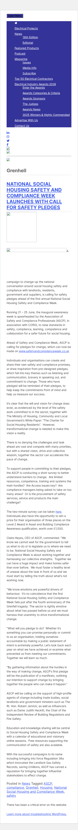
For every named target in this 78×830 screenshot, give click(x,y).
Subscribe (29, 73)
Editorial (28, 42)
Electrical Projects (26, 28)
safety (11, 796)
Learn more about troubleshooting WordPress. (37, 814)
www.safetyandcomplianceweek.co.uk (44, 351)
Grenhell (32, 787)
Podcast (20, 53)
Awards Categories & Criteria (41, 93)
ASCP (48, 783)
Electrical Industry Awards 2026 (35, 84)
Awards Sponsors (34, 98)
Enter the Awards (34, 87)
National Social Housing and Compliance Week (37, 789)
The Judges (30, 104)
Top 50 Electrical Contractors (34, 78)
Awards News (31, 109)
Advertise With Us (26, 120)
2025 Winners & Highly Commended (46, 114)
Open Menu (15, 15)
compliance (15, 787)
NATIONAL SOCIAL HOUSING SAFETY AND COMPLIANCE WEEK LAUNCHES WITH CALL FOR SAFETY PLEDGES (34, 195)
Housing (46, 787)
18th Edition (30, 37)
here (58, 511)
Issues (27, 62)
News (18, 33)
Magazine (21, 59)
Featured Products (27, 48)
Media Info (29, 68)
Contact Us (22, 125)
